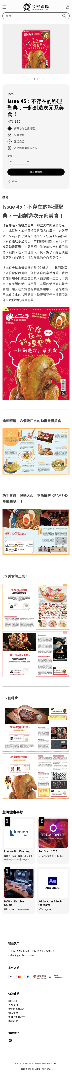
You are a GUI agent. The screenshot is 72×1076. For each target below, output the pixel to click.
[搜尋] (64, 16)
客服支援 (13, 1004)
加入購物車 (36, 172)
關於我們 (13, 1000)
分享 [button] (14, 181)
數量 (10, 156)
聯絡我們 (13, 1021)
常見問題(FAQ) (16, 1008)
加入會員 (13, 1013)
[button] (4, 7)
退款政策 (46, 1068)
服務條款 (25, 1068)
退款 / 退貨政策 (16, 1017)
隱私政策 (36, 1068)
